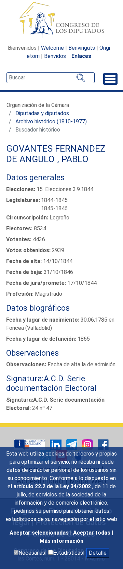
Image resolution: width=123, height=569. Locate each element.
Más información (61, 541)
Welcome (52, 48)
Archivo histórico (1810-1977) (51, 121)
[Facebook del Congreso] (103, 444)
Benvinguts (81, 48)
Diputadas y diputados (42, 113)
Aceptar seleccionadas (40, 532)
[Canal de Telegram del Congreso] (72, 444)
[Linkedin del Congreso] (56, 444)
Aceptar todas (92, 532)
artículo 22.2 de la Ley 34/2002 (52, 486)
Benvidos (55, 56)
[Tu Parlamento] (30, 444)
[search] (50, 77)
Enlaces (81, 56)
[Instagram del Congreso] (88, 444)
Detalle (98, 553)
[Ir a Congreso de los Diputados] (61, 19)
